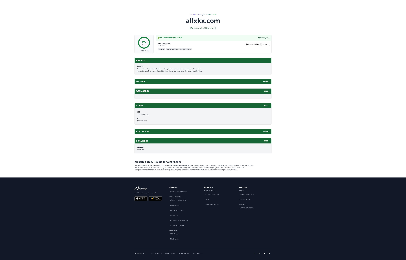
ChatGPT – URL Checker (178, 200)
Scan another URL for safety (204, 28)
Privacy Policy (170, 253)
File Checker (174, 239)
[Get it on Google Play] (155, 198)
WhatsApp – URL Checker (179, 220)
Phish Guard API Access (178, 192)
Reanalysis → (265, 38)
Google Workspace (176, 210)
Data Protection (184, 253)
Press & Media (245, 199)
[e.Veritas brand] (148, 188)
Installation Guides (212, 204)
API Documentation (212, 194)
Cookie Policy (197, 253)
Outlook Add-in (175, 205)
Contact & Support (246, 208)
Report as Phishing (253, 44)
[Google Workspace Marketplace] (269, 253)
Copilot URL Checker (177, 225)
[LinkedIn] (259, 253)
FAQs (207, 199)
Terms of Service (156, 253)
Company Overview (247, 194)
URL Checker (174, 234)
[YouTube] (254, 253)
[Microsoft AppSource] (264, 253)
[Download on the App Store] (140, 198)
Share (266, 44)
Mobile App (174, 215)
